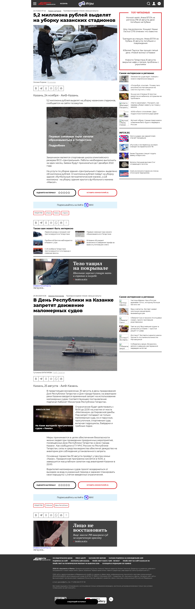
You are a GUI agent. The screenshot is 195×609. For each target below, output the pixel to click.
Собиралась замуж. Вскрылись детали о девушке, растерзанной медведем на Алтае (144, 346)
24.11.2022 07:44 (39, 11)
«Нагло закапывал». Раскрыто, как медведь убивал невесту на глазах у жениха (145, 105)
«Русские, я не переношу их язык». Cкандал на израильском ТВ (144, 146)
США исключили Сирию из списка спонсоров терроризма (144, 172)
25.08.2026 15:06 (39, 296)
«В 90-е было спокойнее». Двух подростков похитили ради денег (145, 113)
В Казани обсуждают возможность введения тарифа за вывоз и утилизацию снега (100, 242)
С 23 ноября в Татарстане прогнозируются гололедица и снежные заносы (58, 251)
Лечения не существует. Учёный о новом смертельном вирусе (144, 78)
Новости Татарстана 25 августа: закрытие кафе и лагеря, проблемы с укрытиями (140, 62)
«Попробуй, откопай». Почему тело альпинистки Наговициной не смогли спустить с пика (145, 87)
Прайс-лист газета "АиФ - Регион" (106, 561)
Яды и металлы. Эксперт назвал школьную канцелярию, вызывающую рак (144, 311)
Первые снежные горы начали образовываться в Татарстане (71, 138)
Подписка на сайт (60, 561)
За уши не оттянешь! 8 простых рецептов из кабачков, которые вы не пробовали (146, 96)
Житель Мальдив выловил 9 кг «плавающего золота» (142, 163)
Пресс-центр (80, 558)
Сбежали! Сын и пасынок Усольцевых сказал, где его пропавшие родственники (146, 320)
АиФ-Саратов (59, 373)
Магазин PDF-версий (97, 558)
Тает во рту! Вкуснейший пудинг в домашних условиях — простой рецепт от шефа (145, 329)
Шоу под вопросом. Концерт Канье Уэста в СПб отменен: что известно (140, 30)
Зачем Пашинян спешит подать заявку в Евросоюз (143, 154)
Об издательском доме (62, 558)
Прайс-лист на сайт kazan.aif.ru (136, 561)
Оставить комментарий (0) (98, 193)
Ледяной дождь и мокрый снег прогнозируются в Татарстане (57, 233)
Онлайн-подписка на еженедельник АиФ (126, 558)
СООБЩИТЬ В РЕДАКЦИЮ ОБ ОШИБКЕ (116, 563)
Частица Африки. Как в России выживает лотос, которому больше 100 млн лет (145, 302)
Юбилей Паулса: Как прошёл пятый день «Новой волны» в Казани (140, 51)
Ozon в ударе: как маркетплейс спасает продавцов (143, 137)
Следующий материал (76, 602)
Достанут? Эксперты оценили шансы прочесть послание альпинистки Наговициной (146, 337)
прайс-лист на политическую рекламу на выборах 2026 (76, 563)
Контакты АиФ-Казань (80, 561)
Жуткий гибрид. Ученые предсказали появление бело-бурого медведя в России (146, 122)
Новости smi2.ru (42, 286)
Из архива (51, 82)
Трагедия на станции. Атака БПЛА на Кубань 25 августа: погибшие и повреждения (141, 41)
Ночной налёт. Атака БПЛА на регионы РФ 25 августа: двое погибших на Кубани (140, 20)
